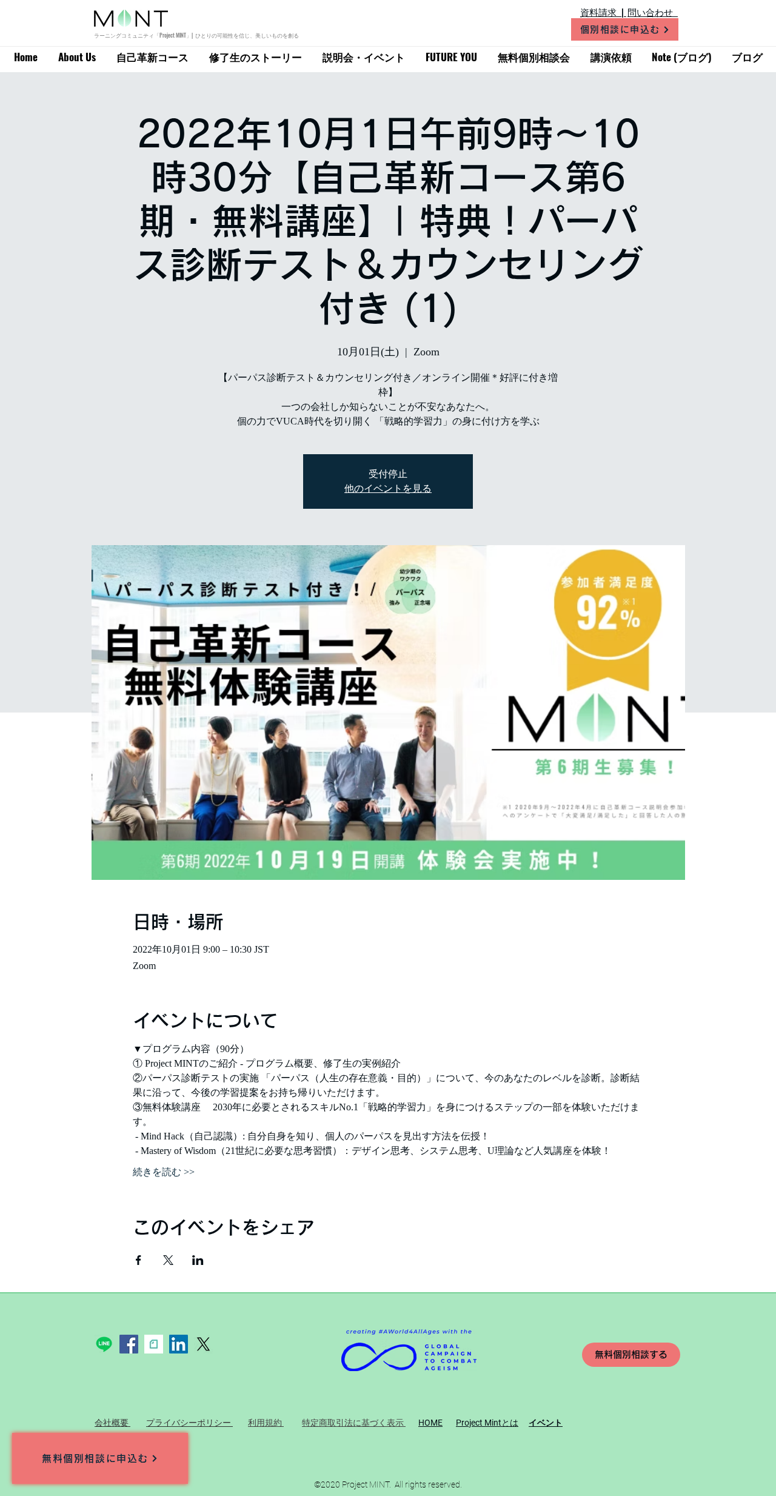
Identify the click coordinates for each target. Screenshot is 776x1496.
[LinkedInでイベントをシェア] (198, 1260)
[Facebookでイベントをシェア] (138, 1260)
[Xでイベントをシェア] (168, 1260)
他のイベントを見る (388, 488)
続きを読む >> (164, 1172)
